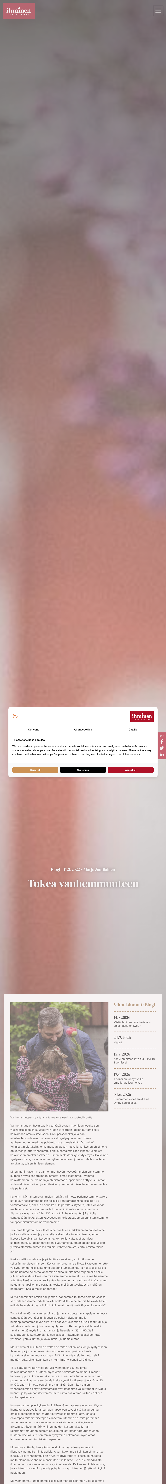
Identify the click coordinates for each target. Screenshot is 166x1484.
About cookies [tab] (83, 729)
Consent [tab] (33, 729)
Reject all (35, 770)
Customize (83, 770)
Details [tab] (133, 729)
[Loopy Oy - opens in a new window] (15, 716)
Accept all (130, 770)
